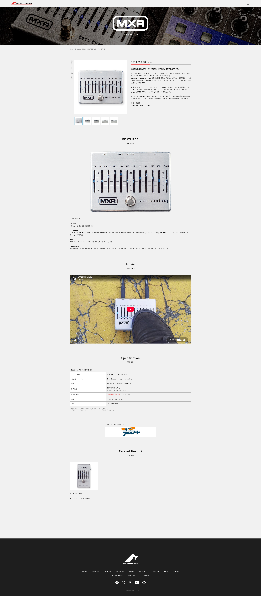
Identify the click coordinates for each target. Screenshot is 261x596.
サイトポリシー (133, 575)
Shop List (108, 571)
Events (131, 571)
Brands (77, 49)
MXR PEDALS (91, 49)
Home (71, 49)
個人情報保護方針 (117, 575)
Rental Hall (155, 571)
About (166, 571)
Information (120, 571)
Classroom (143, 571)
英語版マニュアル (121, 394)
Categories (96, 571)
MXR (83, 49)
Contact (176, 571)
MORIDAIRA (21, 3)
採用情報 (146, 575)
